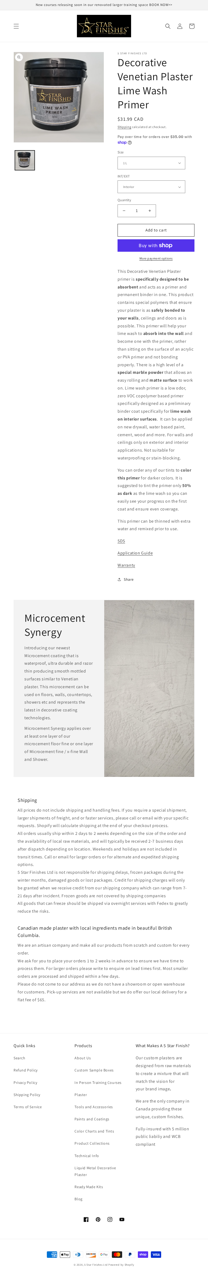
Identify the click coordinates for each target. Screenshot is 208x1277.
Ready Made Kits (88, 1186)
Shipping (124, 127)
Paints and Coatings (91, 1119)
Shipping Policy (27, 1094)
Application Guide (135, 553)
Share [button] (129, 579)
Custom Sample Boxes (93, 1070)
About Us (82, 1058)
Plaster (80, 1094)
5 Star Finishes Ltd (96, 1264)
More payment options (156, 258)
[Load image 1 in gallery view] (25, 160)
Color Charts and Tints (94, 1131)
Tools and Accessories (93, 1106)
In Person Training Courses (98, 1082)
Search (19, 1058)
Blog (78, 1199)
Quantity (124, 200)
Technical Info (86, 1155)
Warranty (126, 565)
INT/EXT (124, 176)
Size (121, 152)
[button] (16, 26)
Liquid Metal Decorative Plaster (95, 1171)
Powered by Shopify (121, 1264)
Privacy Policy (25, 1082)
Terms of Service (28, 1106)
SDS (121, 541)
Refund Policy (26, 1070)
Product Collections (91, 1143)
